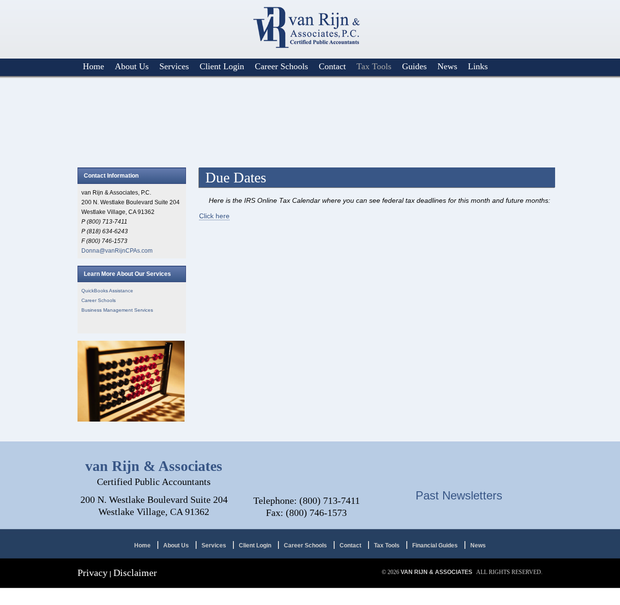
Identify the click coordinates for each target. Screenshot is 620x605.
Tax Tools (373, 66)
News (447, 66)
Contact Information (111, 175)
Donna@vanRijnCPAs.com (117, 250)
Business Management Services (117, 310)
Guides (414, 66)
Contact (332, 66)
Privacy (93, 572)
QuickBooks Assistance (107, 290)
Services (174, 66)
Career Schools (281, 66)
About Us (132, 66)
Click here (214, 216)
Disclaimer (135, 572)
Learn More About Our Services (127, 274)
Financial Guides (435, 545)
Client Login (222, 66)
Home (93, 66)
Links (478, 66)
